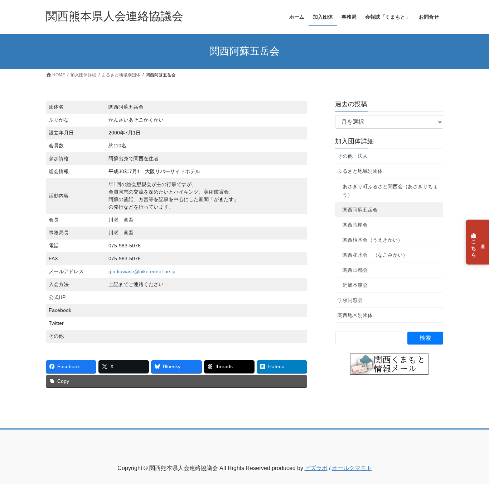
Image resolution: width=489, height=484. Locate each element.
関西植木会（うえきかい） (373, 240)
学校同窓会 (350, 300)
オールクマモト (352, 468)
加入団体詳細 (354, 141)
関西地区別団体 (355, 315)
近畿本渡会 (355, 285)
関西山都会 (355, 270)
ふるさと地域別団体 (360, 171)
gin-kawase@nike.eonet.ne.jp (141, 271)
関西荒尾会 (355, 225)
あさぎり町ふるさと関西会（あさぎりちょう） (390, 191)
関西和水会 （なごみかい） (375, 255)
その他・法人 (353, 156)
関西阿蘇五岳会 (360, 210)
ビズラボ (316, 468)
